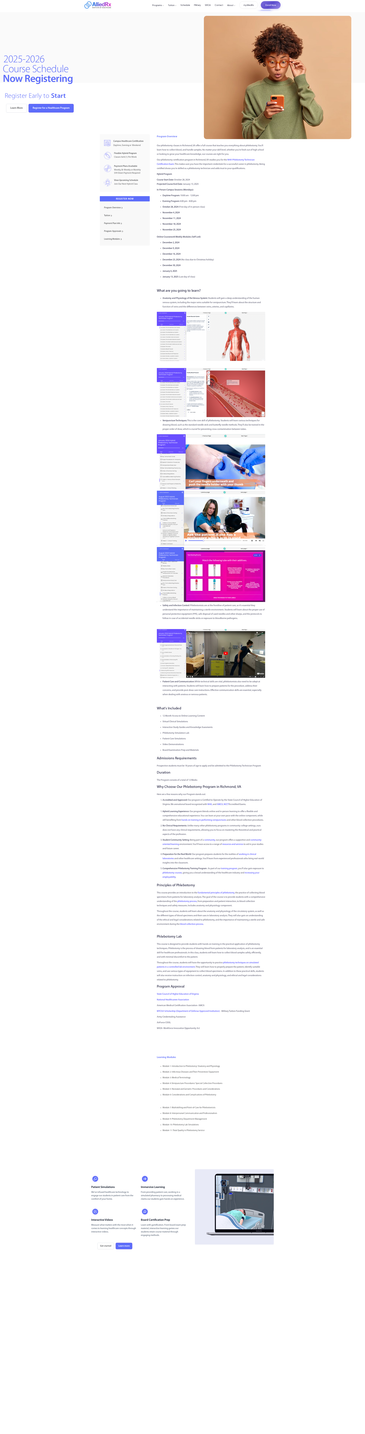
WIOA (208, 5)
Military (197, 5)
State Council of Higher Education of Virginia (178, 994)
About (231, 5)
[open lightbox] (234, 1207)
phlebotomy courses (172, 873)
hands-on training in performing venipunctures (204, 820)
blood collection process (191, 924)
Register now (125, 199)
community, (209, 840)
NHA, (209, 804)
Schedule (185, 5)
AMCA (220, 804)
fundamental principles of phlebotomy (216, 893)
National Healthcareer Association (173, 1000)
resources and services (233, 844)
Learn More (16, 108)
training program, (229, 868)
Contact (219, 5)
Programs (158, 5)
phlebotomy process (187, 901)
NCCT (226, 804)
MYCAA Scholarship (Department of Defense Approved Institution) (188, 1011)
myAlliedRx (249, 5)
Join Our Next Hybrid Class (126, 184)
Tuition (172, 5)
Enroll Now (270, 5)
